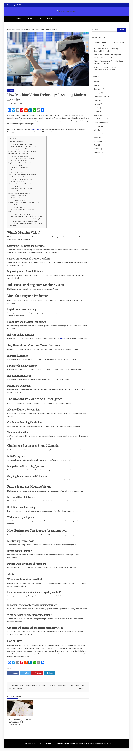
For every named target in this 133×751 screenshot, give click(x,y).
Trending (97, 152)
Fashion (97, 104)
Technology (98, 141)
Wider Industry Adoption (18, 200)
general (11, 90)
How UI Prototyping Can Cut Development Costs (20, 720)
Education (97, 100)
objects (63, 338)
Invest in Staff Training (18, 207)
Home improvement (101, 123)
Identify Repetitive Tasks (18, 205)
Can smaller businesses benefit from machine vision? (27, 223)
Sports (96, 137)
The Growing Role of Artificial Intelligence (22, 174)
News (49, 19)
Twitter (26, 673)
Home (29, 19)
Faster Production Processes (20, 167)
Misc (95, 130)
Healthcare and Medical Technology (22, 158)
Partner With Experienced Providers (22, 209)
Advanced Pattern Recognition (21, 177)
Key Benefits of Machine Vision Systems (22, 163)
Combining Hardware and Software (22, 144)
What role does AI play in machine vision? (24, 221)
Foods (96, 108)
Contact (18, 19)
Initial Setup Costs (16, 186)
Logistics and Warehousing (19, 156)
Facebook (14, 673)
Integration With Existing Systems (21, 188)
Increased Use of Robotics (19, 195)
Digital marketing (100, 96)
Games (96, 111)
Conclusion (12, 226)
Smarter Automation (17, 181)
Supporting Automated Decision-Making (24, 146)
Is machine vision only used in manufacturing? (25, 219)
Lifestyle (97, 126)
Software (97, 134)
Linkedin (50, 673)
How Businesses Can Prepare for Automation (24, 202)
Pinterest (38, 673)
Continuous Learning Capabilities (21, 179)
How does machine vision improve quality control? (26, 216)
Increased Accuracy (17, 165)
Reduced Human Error (18, 170)
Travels (96, 149)
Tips (95, 145)
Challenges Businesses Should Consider (22, 184)
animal (96, 81)
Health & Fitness (100, 119)
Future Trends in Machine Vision (19, 193)
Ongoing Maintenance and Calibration (23, 191)
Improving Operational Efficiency (21, 149)
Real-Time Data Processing (19, 198)
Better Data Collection (18, 172)
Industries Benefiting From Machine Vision (22, 151)
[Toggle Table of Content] (42, 139)
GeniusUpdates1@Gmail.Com (100, 743)
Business (97, 89)
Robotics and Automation (19, 160)
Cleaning (97, 93)
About (38, 19)
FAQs (10, 212)
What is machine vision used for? (21, 214)
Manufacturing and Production (18, 154)
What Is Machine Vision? (16, 142)
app (95, 85)
